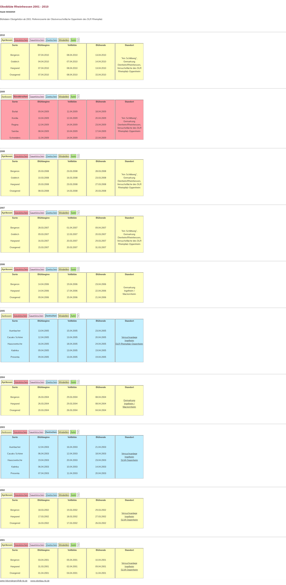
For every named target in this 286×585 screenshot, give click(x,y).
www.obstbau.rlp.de (39, 581)
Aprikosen (6, 96)
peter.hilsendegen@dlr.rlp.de (13, 581)
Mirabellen (64, 40)
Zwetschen (51, 40)
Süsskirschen (21, 40)
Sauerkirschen (37, 40)
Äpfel (73, 40)
